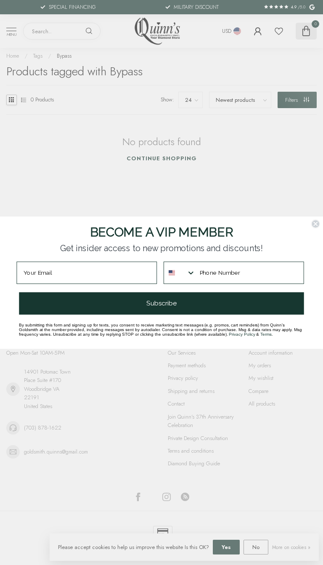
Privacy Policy (242, 334)
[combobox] (180, 272)
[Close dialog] (315, 224)
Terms (266, 334)
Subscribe (161, 303)
